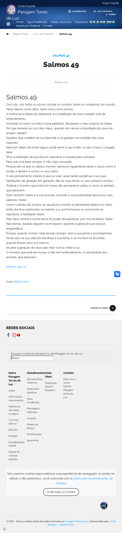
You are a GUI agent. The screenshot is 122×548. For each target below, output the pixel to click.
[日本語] (110, 24)
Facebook (8, 335)
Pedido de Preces (32, 426)
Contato (48, 25)
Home (20, 22)
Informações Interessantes (15, 398)
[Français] (101, 24)
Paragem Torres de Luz (77, 521)
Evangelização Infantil (15, 444)
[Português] (91, 24)
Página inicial (20, 33)
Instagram (13, 335)
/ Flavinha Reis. (66, 524)
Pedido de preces (61, 22)
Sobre (12, 390)
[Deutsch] (105, 24)
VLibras (112, 14)
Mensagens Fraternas (33, 410)
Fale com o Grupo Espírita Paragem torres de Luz (69, 388)
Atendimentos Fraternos (33, 381)
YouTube (18, 335)
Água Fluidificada (37, 22)
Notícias (13, 436)
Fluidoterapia (33, 434)
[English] (94, 24)
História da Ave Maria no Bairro (14, 410)
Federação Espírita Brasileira (51, 387)
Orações (31, 418)
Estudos (13, 429)
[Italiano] (108, 24)
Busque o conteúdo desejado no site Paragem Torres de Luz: (47, 353)
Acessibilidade (79, 11)
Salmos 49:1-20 (16, 266)
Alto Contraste (104, 11)
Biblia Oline (21, 281)
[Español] (114, 24)
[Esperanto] (98, 24)
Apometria (32, 440)
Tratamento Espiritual (33, 390)
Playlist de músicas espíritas (14, 455)
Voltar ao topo (99, 308)
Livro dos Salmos (43, 33)
